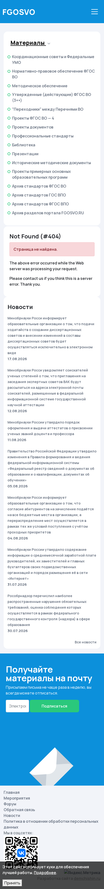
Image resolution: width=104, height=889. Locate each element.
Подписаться (54, 706)
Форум (10, 804)
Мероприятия (17, 798)
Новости (12, 815)
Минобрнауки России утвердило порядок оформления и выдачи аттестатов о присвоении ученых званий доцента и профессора (50, 428)
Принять (12, 883)
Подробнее (45, 872)
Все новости (86, 642)
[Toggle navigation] (94, 11)
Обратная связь (19, 809)
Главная (12, 792)
